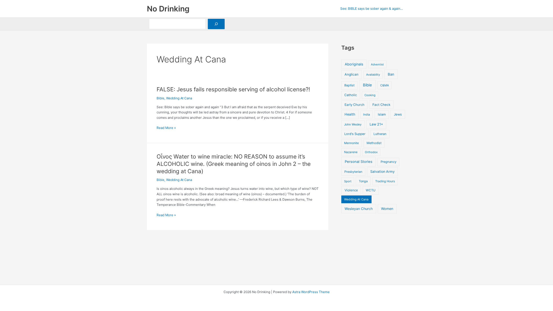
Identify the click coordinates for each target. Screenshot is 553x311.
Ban (391, 74)
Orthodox (371, 152)
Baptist (349, 85)
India (366, 114)
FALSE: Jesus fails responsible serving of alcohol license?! (233, 89)
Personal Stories (358, 161)
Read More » (166, 128)
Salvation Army (382, 172)
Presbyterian (353, 171)
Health (350, 114)
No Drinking (168, 8)
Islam (382, 114)
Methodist (374, 143)
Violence (351, 190)
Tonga (363, 181)
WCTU (370, 190)
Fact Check (381, 105)
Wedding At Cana (179, 98)
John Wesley (353, 124)
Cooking (369, 95)
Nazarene (351, 152)
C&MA (384, 85)
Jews (398, 114)
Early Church (354, 105)
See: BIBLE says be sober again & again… (371, 8)
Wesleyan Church (359, 208)
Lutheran (379, 134)
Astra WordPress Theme (311, 292)
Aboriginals (354, 64)
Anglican (351, 74)
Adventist (377, 64)
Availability (373, 74)
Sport (347, 181)
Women (387, 208)
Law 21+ (376, 124)
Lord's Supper (354, 134)
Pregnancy (388, 162)
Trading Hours (385, 181)
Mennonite (351, 143)
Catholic (350, 95)
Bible (160, 98)
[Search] (216, 24)
